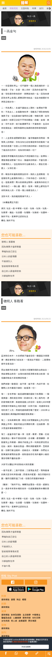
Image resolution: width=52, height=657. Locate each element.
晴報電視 (14, 8)
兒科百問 (36, 617)
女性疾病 (5, 620)
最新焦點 (5, 599)
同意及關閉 (26, 646)
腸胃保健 (27, 617)
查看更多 (32, 21)
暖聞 (24, 599)
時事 (34, 8)
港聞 (3, 38)
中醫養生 (36, 614)
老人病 (14, 620)
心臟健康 (17, 617)
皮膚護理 (23, 620)
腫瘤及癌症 (6, 617)
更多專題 (32, 620)
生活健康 (27, 614)
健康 (5, 8)
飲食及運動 (16, 614)
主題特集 (25, 8)
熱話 (19, 599)
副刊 (41, 8)
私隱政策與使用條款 (20, 641)
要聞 (13, 599)
